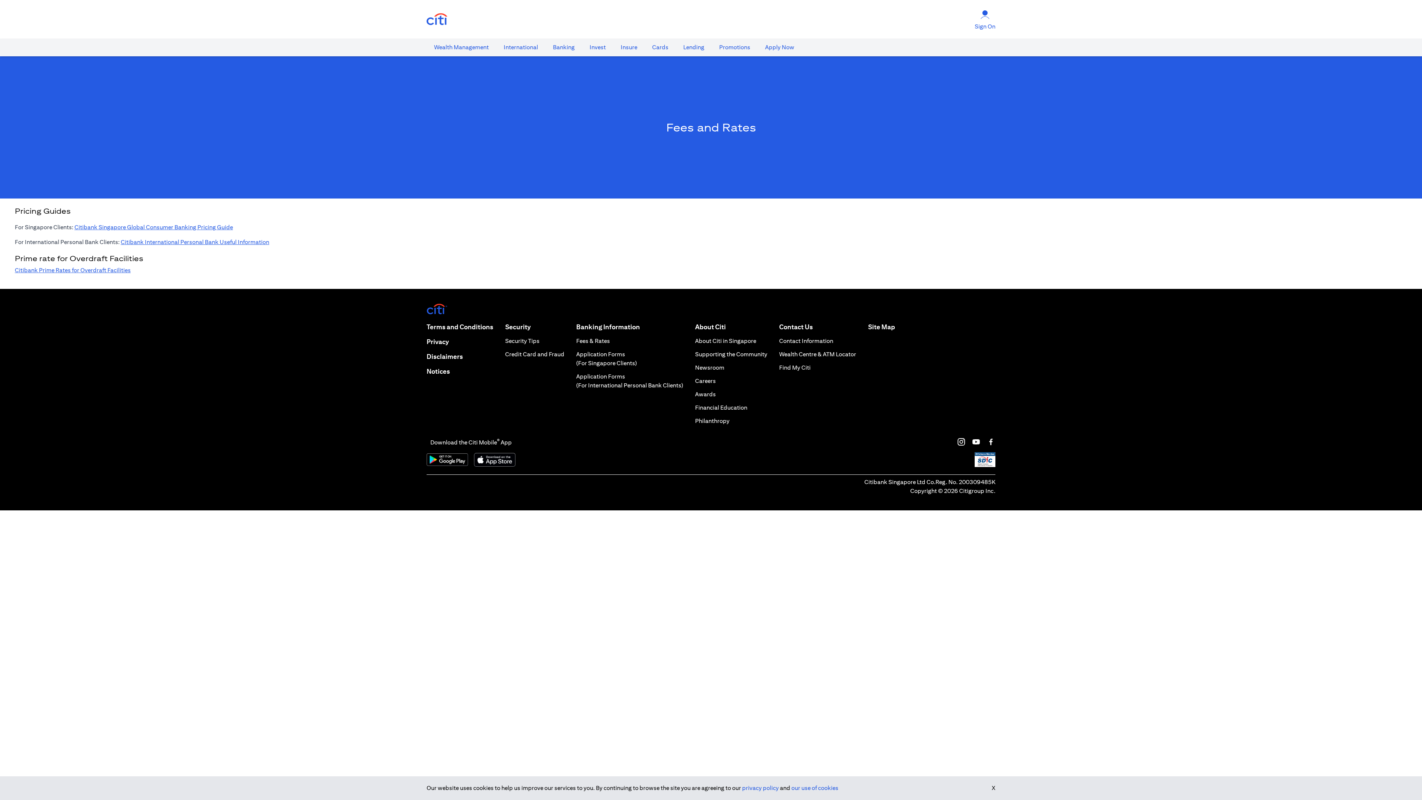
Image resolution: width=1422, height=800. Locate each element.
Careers (705, 380)
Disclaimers (445, 356)
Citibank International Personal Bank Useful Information (195, 242)
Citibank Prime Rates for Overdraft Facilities (73, 270)
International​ (521, 47)
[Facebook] (991, 441)
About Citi (710, 327)
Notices (438, 371)
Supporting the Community (731, 354)
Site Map (881, 327)
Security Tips (522, 340)
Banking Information (608, 327)
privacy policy (760, 787)
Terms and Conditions (460, 327)
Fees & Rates (593, 340)
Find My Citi (795, 367)
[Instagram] (961, 441)
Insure (629, 47)
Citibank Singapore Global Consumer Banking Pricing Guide (153, 227)
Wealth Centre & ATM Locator (817, 354)
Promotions (734, 47)
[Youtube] (976, 441)
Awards (705, 394)
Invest (598, 47)
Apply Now (779, 47)
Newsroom (709, 367)
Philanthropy (712, 420)
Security (518, 327)
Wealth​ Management (461, 47)
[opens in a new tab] (437, 19)
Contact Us (796, 327)
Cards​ (660, 47)
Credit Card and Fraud (534, 354)
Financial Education (721, 407)
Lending (693, 47)
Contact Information (806, 340)
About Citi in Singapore (725, 340)
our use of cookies (814, 787)
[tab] (461, 47)
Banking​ (564, 47)
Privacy (438, 342)
